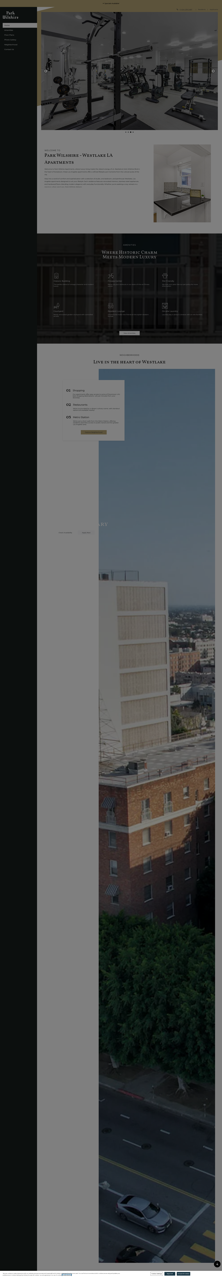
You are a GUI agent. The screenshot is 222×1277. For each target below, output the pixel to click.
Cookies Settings (156, 1273)
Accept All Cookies (183, 1273)
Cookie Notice (66, 1275)
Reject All (170, 1273)
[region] (111, 1274)
